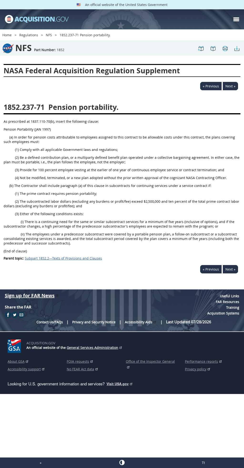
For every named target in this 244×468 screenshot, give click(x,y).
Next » (230, 86)
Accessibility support (24, 369)
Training (232, 307)
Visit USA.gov (118, 384)
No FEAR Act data (80, 369)
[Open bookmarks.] (213, 50)
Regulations (28, 35)
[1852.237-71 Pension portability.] (201, 50)
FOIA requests (78, 361)
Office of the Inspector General (150, 361)
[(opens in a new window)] (15, 345)
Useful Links (229, 296)
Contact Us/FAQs (49, 322)
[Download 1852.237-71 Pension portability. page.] (236, 50)
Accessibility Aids (138, 322)
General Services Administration (92, 347)
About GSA (16, 361)
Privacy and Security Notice (94, 322)
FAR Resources (227, 301)
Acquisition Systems (223, 313)
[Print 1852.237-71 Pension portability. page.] (225, 50)
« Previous (211, 86)
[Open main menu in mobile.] (236, 19)
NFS (49, 35)
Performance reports (201, 361)
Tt (203, 462)
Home (7, 35)
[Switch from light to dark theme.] (122, 462)
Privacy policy (195, 369)
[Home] (37, 19)
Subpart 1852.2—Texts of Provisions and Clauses (63, 258)
